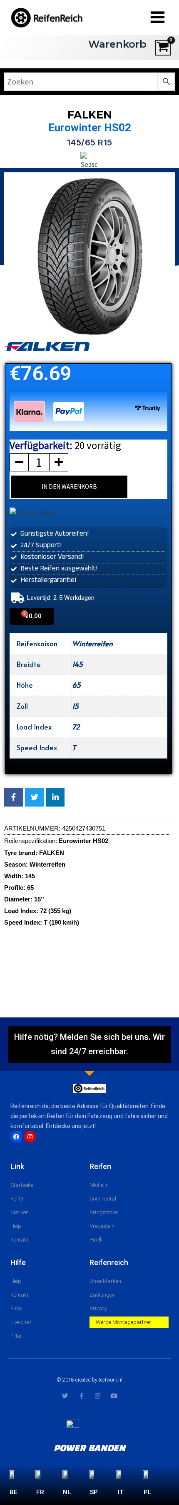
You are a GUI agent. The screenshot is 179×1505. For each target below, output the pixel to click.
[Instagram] (30, 1137)
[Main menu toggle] (157, 18)
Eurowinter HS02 (89, 127)
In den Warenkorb (69, 486)
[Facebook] (16, 1137)
